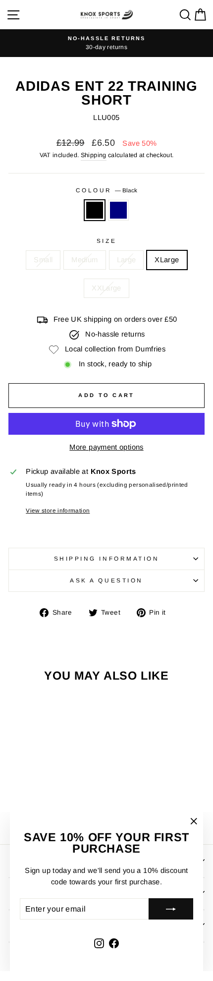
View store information (58, 510)
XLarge (167, 260)
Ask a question (106, 580)
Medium (84, 260)
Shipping (93, 155)
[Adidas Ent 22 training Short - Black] (40, 809)
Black (95, 210)
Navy (118, 210)
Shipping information (107, 558)
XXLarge (106, 288)
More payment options (106, 447)
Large (126, 260)
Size (106, 240)
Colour (107, 190)
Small (43, 260)
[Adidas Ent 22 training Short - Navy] (51, 809)
